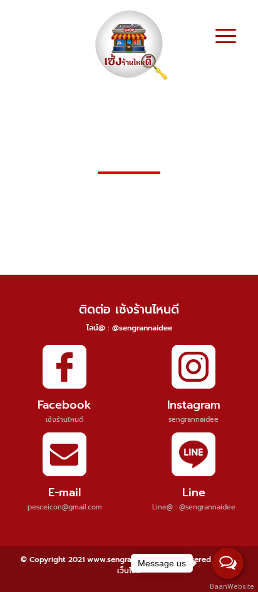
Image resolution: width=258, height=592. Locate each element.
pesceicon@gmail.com (65, 507)
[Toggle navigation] (226, 37)
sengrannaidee (193, 419)
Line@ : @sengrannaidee (193, 507)
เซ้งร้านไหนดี (64, 419)
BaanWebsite (228, 586)
